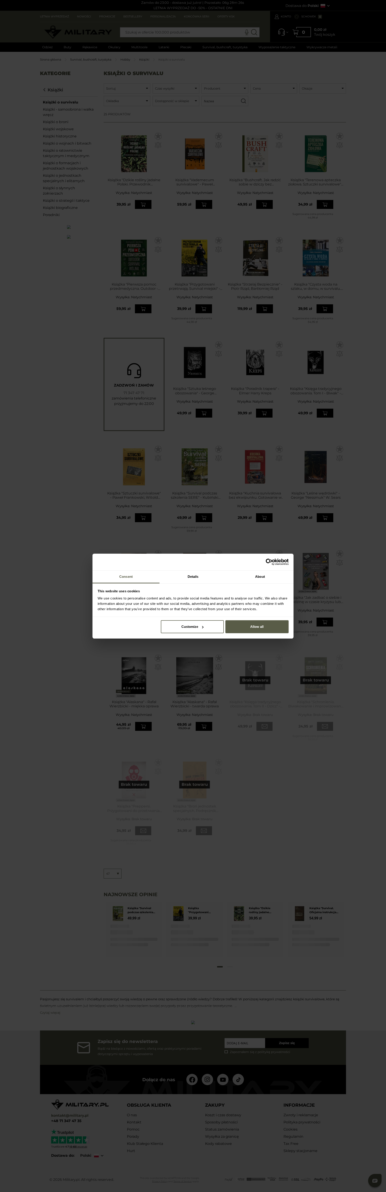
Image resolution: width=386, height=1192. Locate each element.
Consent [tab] (126, 576)
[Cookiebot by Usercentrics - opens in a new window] (269, 562)
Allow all (257, 627)
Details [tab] (193, 576)
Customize (189, 627)
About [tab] (260, 576)
